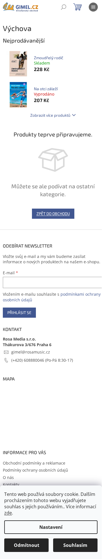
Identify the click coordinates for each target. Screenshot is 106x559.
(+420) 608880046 (28, 360)
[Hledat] (63, 7)
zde (8, 513)
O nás (8, 477)
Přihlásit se (19, 312)
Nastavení (50, 527)
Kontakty (11, 484)
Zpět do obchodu (53, 213)
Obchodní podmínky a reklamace (34, 463)
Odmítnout (26, 545)
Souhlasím (75, 545)
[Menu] (93, 7)
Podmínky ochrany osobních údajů (35, 470)
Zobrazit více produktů (50, 115)
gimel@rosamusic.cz (30, 352)
